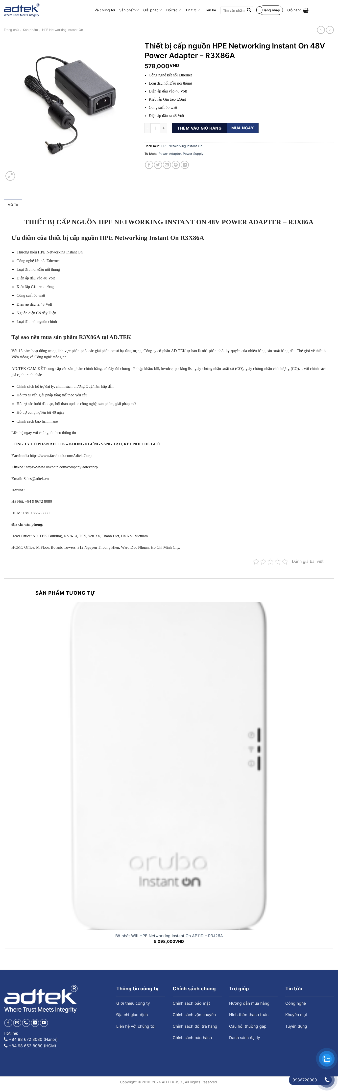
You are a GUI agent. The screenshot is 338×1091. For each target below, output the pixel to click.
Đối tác (172, 10)
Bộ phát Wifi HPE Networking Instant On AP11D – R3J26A (169, 935)
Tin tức (191, 10)
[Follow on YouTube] (44, 1023)
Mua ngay (242, 128)
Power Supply (193, 154)
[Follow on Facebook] (8, 1023)
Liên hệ (210, 10)
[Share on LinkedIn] (185, 165)
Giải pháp (151, 10)
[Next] (22, 173)
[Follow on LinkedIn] (35, 1023)
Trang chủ (11, 30)
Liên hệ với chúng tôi (135, 1026)
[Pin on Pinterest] (176, 165)
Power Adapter (170, 154)
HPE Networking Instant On (62, 30)
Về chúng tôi (105, 10)
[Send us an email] (17, 1023)
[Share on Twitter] (158, 165)
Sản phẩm (127, 10)
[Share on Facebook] (149, 165)
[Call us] (26, 1023)
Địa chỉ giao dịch (132, 1014)
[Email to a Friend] (167, 165)
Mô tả (13, 205)
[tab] (13, 205)
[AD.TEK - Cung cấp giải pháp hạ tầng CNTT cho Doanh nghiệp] (22, 10)
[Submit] (249, 10)
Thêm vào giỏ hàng (199, 128)
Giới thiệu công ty (133, 1003)
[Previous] (6, 961)
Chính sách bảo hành (192, 1037)
